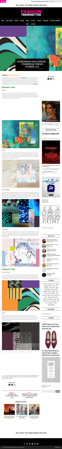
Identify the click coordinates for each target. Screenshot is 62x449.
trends (3, 378)
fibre (38, 375)
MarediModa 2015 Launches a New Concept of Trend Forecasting (29, 395)
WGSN (10, 378)
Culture (54, 287)
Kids (59, 295)
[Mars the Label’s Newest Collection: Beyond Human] (9, 414)
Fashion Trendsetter (48, 123)
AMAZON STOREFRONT (55, 21)
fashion (29, 375)
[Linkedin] (32, 444)
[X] (54, 79)
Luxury (46, 297)
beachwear (14, 375)
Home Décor (44, 295)
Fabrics (24, 68)
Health (57, 293)
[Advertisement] (20, 110)
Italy (4, 376)
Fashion (27, 68)
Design (57, 287)
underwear (7, 378)
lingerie (7, 376)
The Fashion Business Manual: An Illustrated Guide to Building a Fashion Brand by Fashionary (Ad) (50, 353)
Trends (35, 68)
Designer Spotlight (47, 289)
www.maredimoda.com (29, 351)
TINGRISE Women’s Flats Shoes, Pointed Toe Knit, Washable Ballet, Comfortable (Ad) (51, 326)
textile (29, 376)
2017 (5, 375)
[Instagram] (37, 444)
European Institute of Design (21, 375)
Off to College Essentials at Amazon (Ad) (35, 5)
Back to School (20, 5)
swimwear (25, 376)
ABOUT (27, 24)
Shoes (58, 299)
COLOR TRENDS (9, 21)
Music (53, 297)
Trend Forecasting (34, 376)
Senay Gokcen (51, 124)
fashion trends (33, 375)
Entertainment (45, 291)
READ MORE (35, 84)
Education (55, 289)
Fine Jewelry (52, 293)
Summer (21, 376)
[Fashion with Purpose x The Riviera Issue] (21, 414)
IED (2, 376)
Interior (53, 295)
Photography (45, 299)
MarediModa (23, 77)
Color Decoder (46, 287)
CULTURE (39, 21)
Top (32, 68)
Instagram (57, 124)
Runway (55, 299)
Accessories (9, 375)
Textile (30, 68)
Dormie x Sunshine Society (52, 268)
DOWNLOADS (45, 21)
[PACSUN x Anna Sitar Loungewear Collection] (34, 414)
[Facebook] (51, 79)
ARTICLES (33, 21)
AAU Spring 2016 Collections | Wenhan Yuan (11, 395)
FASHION (16, 21)
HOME (2, 21)
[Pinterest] (35, 444)
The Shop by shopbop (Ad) (50, 133)
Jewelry (56, 295)
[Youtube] (29, 444)
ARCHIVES (33, 24)
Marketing (49, 297)
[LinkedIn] (48, 79)
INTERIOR (22, 21)
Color (22, 68)
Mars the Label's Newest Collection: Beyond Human (26, 1)
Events (50, 291)
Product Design (50, 299)
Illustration (48, 295)
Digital (52, 289)
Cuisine (50, 287)
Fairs (45, 293)
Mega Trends (16, 376)
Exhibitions (53, 291)
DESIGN (27, 21)
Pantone (56, 297)
